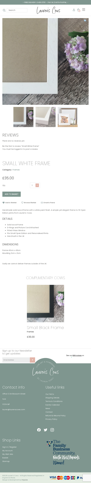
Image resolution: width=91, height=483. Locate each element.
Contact (49, 412)
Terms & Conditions (54, 401)
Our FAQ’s (50, 394)
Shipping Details (52, 398)
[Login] (74, 9)
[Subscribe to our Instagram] (52, 430)
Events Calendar (53, 405)
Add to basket (11, 194)
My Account (7, 450)
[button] (9, 202)
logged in (18, 149)
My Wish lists (7, 454)
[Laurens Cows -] (48, 10)
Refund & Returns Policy (56, 415)
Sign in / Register (9, 447)
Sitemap (6, 461)
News (48, 408)
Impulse (25, 480)
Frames (16, 170)
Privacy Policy (51, 419)
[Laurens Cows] (45, 372)
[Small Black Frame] (45, 303)
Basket (5, 458)
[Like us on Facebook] (39, 430)
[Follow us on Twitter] (45, 430)
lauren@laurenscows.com (13, 409)
